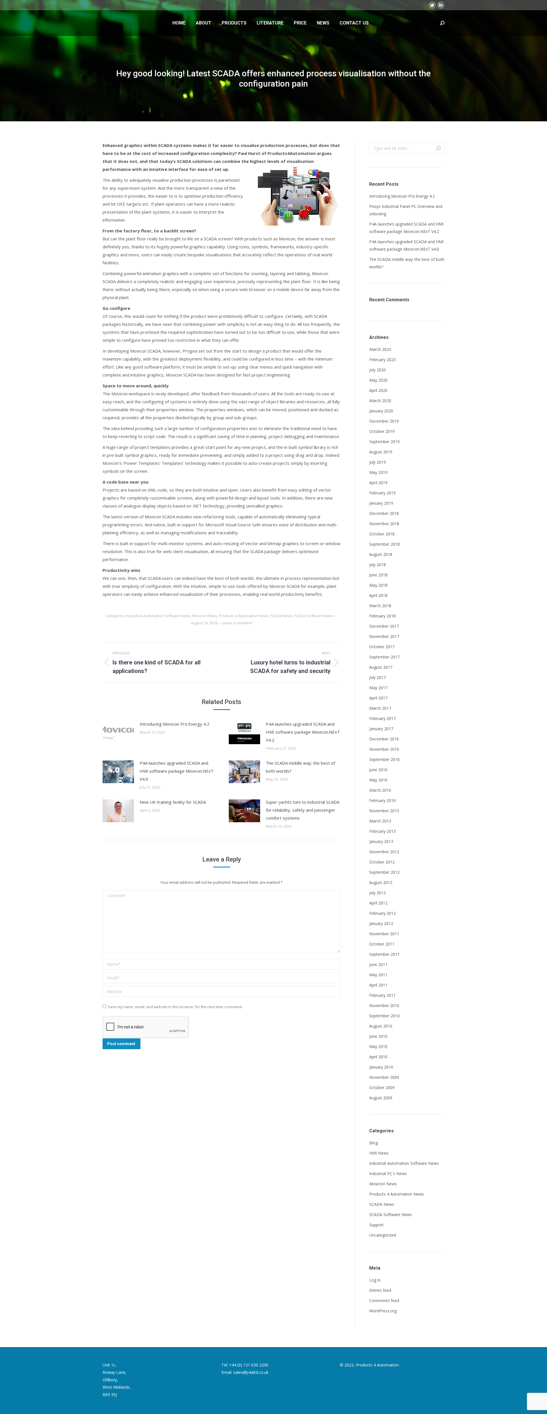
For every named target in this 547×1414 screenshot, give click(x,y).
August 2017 (380, 667)
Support (376, 1224)
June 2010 (378, 1036)
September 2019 (384, 441)
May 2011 (378, 974)
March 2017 (380, 708)
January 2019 (381, 503)
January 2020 (381, 411)
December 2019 (384, 421)
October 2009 (382, 1087)
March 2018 (380, 605)
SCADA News (281, 615)
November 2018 (384, 523)
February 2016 (382, 800)
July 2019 (377, 462)
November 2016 (384, 749)
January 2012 (381, 923)
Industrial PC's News (388, 1173)
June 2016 (378, 769)
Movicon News (204, 615)
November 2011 (384, 933)
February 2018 (382, 616)
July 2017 (377, 677)
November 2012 (384, 851)
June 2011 (378, 964)
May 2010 (378, 1046)
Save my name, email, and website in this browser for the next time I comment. (175, 1006)
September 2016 (384, 759)
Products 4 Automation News (244, 615)
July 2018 (377, 564)
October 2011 (382, 944)
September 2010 (384, 1015)
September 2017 (384, 657)
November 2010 (384, 1005)
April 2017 (378, 698)
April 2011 (378, 985)
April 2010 (378, 1056)
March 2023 (380, 349)
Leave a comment (237, 622)
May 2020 (378, 380)
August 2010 (380, 1026)
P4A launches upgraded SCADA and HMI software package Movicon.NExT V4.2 (303, 732)
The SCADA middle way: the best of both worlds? (300, 767)
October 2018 (382, 534)
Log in (375, 1280)
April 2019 (378, 482)
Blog (373, 1142)
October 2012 (382, 862)
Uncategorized (382, 1235)
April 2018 (378, 595)
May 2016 (378, 780)
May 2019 (378, 472)
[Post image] (118, 732)
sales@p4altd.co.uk (250, 1372)
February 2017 (382, 718)
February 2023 (382, 359)
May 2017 (378, 687)
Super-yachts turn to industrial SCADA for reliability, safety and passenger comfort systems (302, 810)
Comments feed (384, 1300)
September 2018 (384, 544)
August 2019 (380, 452)
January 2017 (381, 728)
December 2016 (384, 739)
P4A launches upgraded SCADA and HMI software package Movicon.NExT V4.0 (177, 771)
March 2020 (380, 400)
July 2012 (377, 892)
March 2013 (380, 821)
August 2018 (380, 554)
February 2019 (382, 493)
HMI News (379, 1153)
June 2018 (378, 575)
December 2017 (384, 626)
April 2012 (378, 903)
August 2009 (380, 1097)
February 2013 (382, 831)
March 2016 (380, 790)
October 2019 (382, 431)
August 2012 (380, 882)
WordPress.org (383, 1310)
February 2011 (382, 995)
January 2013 (381, 841)
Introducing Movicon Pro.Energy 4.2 (174, 724)
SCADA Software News (313, 615)
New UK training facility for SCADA (173, 802)
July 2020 (377, 370)
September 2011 (384, 954)
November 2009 (384, 1077)
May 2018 (378, 585)
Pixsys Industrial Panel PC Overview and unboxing (405, 210)
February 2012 (382, 913)
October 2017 (382, 646)
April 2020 (378, 390)
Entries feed (380, 1290)
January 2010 (381, 1067)
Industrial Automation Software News (158, 615)
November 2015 (384, 810)
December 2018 (384, 513)
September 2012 (384, 872)
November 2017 (384, 636)
